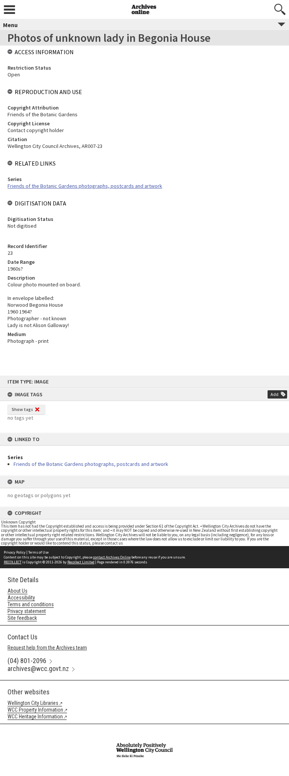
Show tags (22, 409)
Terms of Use (38, 552)
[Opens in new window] (144, 729)
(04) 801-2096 (27, 661)
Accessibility (21, 598)
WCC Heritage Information (35, 717)
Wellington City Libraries (33, 703)
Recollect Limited (80, 562)
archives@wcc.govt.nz (38, 669)
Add (274, 394)
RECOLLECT (12, 562)
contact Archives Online (112, 557)
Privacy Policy (15, 552)
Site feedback (22, 618)
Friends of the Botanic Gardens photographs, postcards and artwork (91, 464)
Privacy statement (27, 611)
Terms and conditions (31, 604)
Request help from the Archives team (47, 648)
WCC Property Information (35, 710)
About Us (17, 591)
